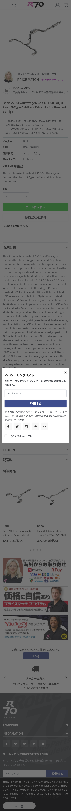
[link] (8, 426)
